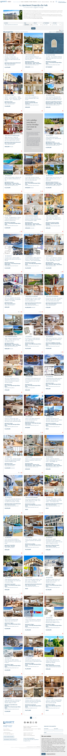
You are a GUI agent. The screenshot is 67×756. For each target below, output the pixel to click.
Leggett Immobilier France (28, 733)
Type (25, 23)
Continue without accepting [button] (51, 748)
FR (50, 1)
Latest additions (26, 1)
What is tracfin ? (34, 728)
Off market (30, 1)
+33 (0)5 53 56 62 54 (6, 732)
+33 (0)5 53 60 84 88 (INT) (62, 2)
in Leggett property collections (30, 726)
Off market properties (36, 148)
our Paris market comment (38, 18)
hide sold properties (24, 31)
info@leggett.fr (11, 734)
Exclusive (22, 1)
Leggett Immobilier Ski (27, 734)
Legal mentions (38, 746)
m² (46, 23)
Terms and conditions (27, 728)
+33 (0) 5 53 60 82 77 (12, 739)
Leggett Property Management (29, 735)
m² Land (54, 23)
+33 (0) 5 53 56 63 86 (9, 736)
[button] (35, 718)
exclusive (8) (17, 31)
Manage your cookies (29, 730)
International (35, 1)
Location (6, 23)
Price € (35, 23)
